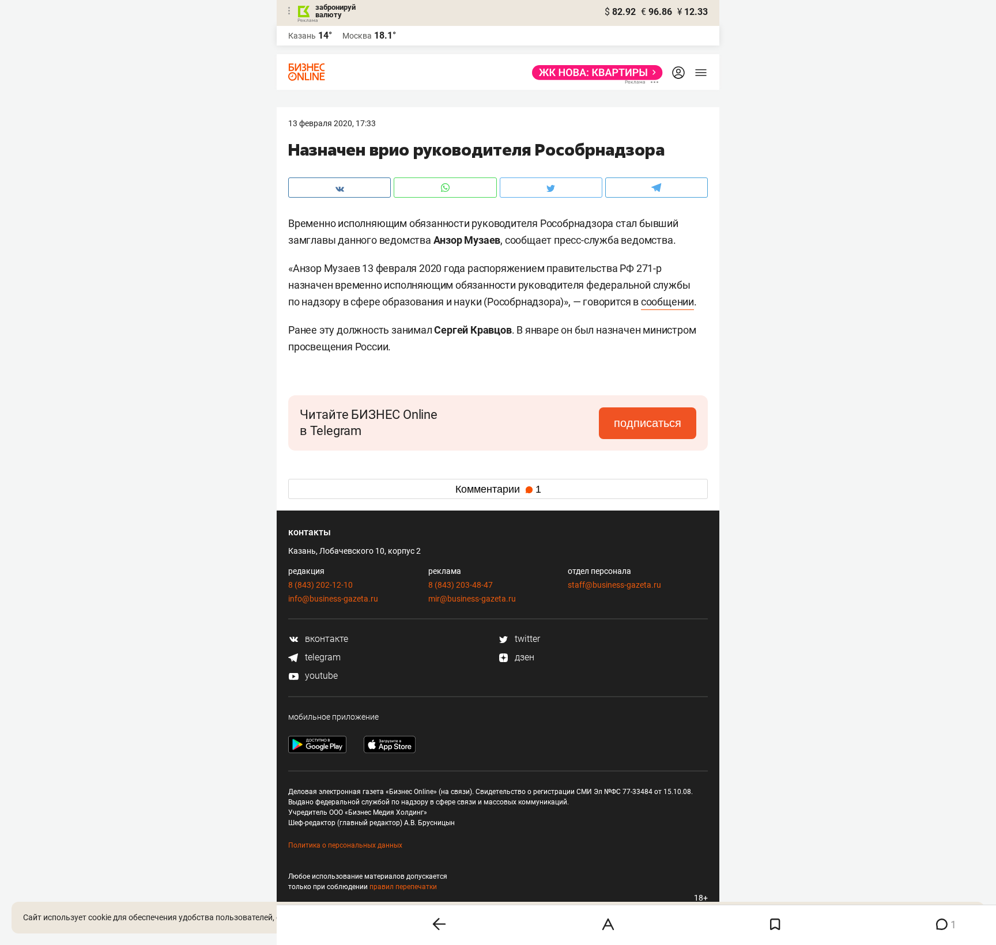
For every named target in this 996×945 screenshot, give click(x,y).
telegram (322, 657)
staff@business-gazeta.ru (614, 584)
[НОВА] (594, 72)
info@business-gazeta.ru (333, 598)
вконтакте (325, 638)
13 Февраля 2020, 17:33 (332, 123)
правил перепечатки (403, 887)
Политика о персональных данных (345, 845)
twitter (526, 638)
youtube (320, 675)
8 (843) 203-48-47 (460, 584)
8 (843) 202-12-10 (320, 584)
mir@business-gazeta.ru (472, 598)
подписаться (647, 423)
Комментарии (498, 489)
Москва (357, 35)
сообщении (667, 302)
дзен (523, 657)
